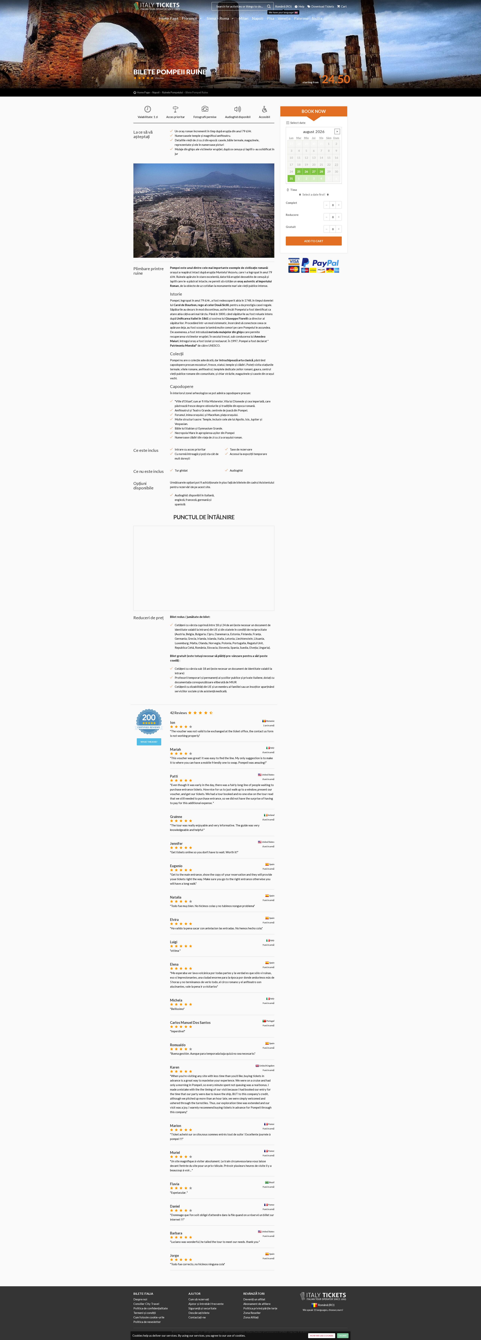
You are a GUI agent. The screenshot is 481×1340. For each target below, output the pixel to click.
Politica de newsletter (147, 1321)
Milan (243, 18)
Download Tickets (322, 6)
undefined (337, 131)
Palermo (301, 18)
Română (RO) (283, 6)
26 (306, 171)
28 (321, 171)
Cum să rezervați (198, 1299)
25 (298, 171)
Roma (224, 18)
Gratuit (291, 227)
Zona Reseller (252, 1312)
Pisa (270, 18)
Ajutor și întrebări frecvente (206, 1303)
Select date (298, 122)
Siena (211, 18)
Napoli (257, 18)
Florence (190, 18)
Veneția (284, 18)
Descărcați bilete (198, 1312)
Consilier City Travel (146, 1303)
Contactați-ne (197, 1317)
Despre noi (140, 1299)
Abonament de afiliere (257, 1303)
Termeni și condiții (144, 1312)
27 (313, 171)
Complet (291, 203)
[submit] (314, 241)
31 (291, 178)
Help (301, 6)
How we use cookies (321, 1335)
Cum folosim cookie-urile (148, 1317)
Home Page (168, 18)
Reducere (292, 215)
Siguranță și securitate (202, 1308)
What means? (149, 741)
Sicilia (317, 18)
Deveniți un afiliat (254, 1299)
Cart (343, 6)
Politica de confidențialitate (150, 1308)
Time (293, 189)
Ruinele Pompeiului (172, 92)
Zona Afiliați (251, 1317)
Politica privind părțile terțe (260, 1308)
